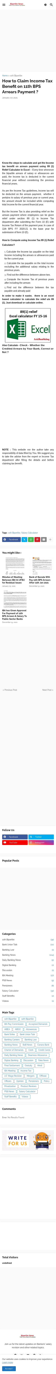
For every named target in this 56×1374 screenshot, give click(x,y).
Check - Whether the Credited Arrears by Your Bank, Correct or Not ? (28, 348)
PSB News (28, 980)
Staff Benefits (28, 996)
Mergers (30, 1076)
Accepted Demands (38, 1024)
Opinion (20, 1081)
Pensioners (28, 985)
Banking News (28, 955)
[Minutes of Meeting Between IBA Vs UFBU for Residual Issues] (14, 565)
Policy (47, 1081)
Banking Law (28, 950)
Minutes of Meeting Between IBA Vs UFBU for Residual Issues (13, 580)
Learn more (7, 1362)
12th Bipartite (28, 939)
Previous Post (10, 690)
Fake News (43, 1060)
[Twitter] (24, 539)
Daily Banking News (28, 960)
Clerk (30, 1050)
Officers (7, 1081)
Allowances (31, 1029)
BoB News (27, 1045)
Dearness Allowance (37, 1055)
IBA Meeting (28, 975)
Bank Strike (9, 1034)
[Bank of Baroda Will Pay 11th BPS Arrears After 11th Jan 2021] (41, 565)
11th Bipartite (16, 76)
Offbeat (43, 1076)
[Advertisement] (28, 41)
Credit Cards (44, 1050)
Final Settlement (12, 1065)
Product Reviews (28, 1086)
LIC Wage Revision (13, 1076)
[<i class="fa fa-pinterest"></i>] (15, 848)
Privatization (10, 1086)
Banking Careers (12, 1039)
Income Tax (26, 1071)
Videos (28, 1001)
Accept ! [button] (9, 1369)
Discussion (28, 970)
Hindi (39, 1065)
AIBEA (7, 1029)
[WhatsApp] (31, 539)
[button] (4, 4)
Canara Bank (43, 1045)
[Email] (44, 539)
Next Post (47, 690)
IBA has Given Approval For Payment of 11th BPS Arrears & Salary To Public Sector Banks (14, 614)
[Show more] (50, 539)
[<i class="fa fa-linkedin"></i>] (41, 848)
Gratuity (28, 1065)
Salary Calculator (29, 533)
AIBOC (18, 1029)
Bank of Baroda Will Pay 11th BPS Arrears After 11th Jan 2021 (39, 580)
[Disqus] (28, 727)
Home (5, 76)
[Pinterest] (37, 539)
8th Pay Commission (14, 1024)
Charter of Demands (13, 1050)
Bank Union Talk (28, 944)
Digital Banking (28, 965)
